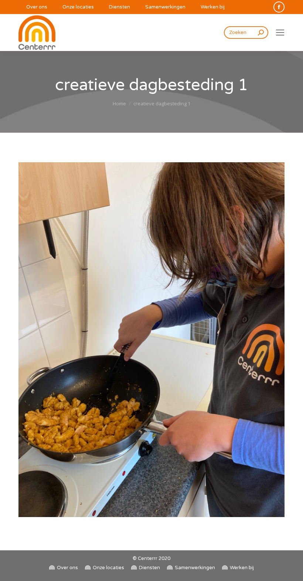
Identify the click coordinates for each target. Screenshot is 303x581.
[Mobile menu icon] (280, 32)
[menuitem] (32, 7)
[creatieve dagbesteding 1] (151, 339)
